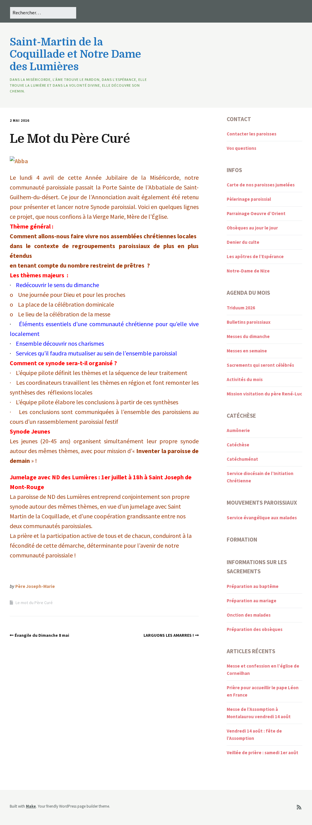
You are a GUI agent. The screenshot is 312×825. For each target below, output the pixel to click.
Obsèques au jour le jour (252, 228)
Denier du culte (243, 242)
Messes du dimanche (248, 336)
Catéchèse (238, 445)
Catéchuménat (242, 459)
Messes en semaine (247, 351)
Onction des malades (249, 615)
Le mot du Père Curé (34, 602)
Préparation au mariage (251, 600)
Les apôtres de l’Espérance (255, 256)
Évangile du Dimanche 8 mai (42, 635)
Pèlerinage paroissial (249, 199)
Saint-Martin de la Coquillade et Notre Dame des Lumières (75, 54)
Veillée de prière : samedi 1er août (262, 752)
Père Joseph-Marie (35, 586)
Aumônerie (238, 430)
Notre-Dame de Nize (248, 271)
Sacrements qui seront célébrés (260, 365)
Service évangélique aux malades (262, 518)
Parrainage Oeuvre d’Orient (256, 213)
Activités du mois (245, 379)
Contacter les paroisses (251, 134)
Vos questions (241, 148)
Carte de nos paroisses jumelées (261, 185)
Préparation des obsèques (254, 629)
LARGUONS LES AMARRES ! (169, 635)
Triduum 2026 (241, 308)
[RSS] (299, 807)
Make (31, 806)
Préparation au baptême (252, 586)
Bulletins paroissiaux (249, 322)
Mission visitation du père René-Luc (264, 394)
